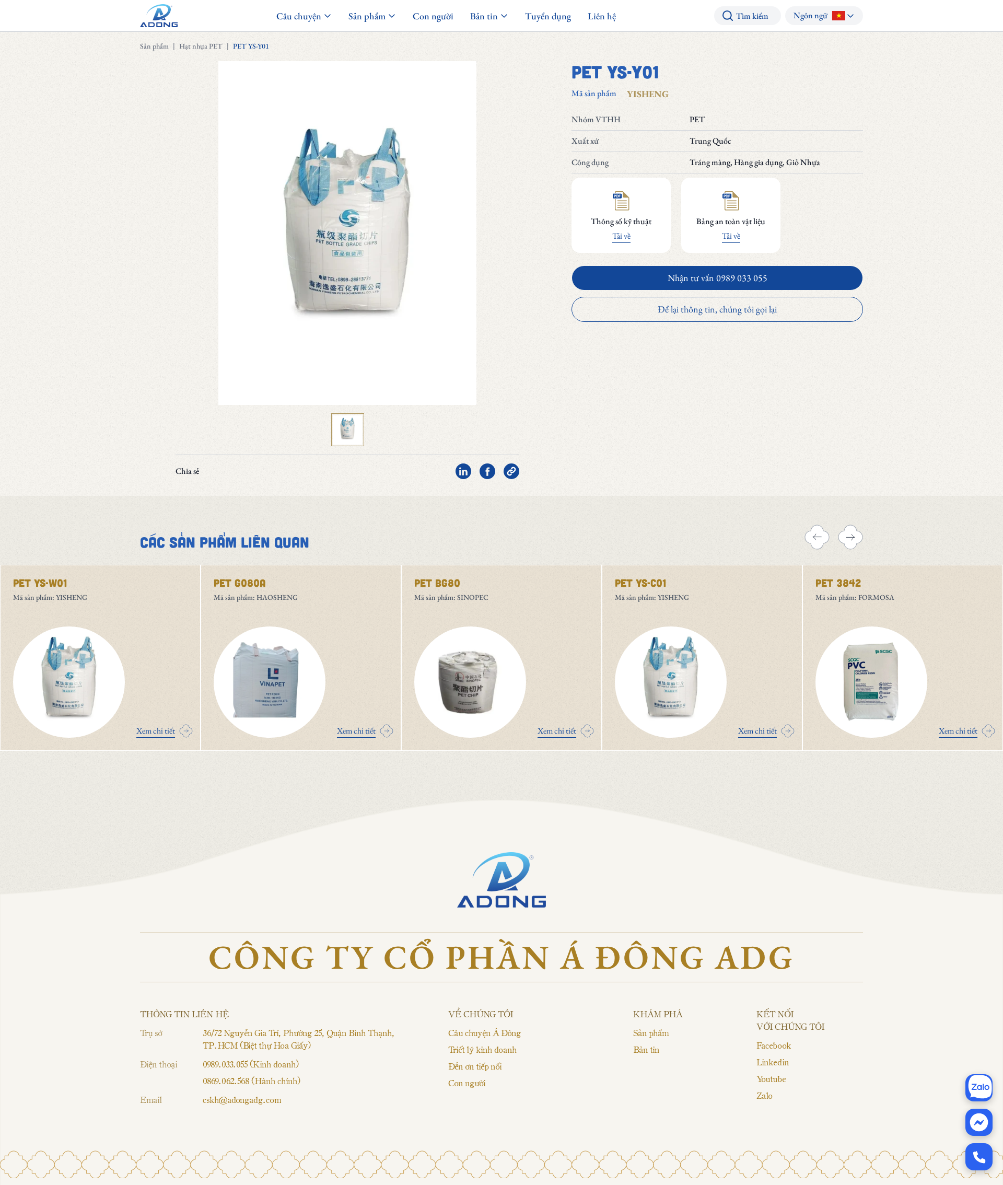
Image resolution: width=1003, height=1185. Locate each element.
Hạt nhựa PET (201, 46)
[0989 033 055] (979, 1156)
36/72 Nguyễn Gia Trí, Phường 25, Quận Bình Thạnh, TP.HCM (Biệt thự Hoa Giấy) (298, 1039)
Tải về (621, 236)
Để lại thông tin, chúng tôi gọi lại (717, 309)
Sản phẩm (154, 46)
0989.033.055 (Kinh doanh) (250, 1064)
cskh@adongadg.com (242, 1099)
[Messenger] (979, 1122)
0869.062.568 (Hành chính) (251, 1080)
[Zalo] (979, 1087)
